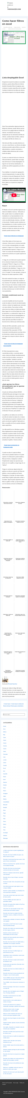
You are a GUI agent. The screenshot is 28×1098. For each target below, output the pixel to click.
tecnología (18, 29)
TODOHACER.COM (14, 9)
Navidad (5, 807)
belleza (4, 731)
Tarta (4, 829)
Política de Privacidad (7, 1082)
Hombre (5, 785)
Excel (4, 768)
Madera (4, 799)
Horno (4, 787)
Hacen (4, 776)
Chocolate (5, 754)
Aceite (4, 726)
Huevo (4, 790)
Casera (4, 743)
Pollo (4, 818)
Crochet (5, 765)
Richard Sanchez (12, 684)
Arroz (4, 729)
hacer (4, 779)
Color (4, 757)
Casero (4, 748)
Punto (4, 821)
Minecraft (5, 804)
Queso (4, 824)
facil (4, 771)
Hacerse (5, 782)
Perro (4, 815)
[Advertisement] (14, 60)
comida (4, 759)
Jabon (4, 796)
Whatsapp (5, 838)
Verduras (5, 835)
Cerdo (4, 751)
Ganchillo (5, 773)
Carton (4, 740)
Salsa (4, 827)
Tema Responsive (9, 1093)
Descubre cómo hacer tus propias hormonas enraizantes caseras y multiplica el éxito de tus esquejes (13, 915)
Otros (4, 810)
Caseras (5, 745)
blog (4, 734)
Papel (4, 813)
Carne (4, 737)
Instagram (5, 793)
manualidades (6, 801)
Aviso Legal (15, 1082)
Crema (4, 762)
